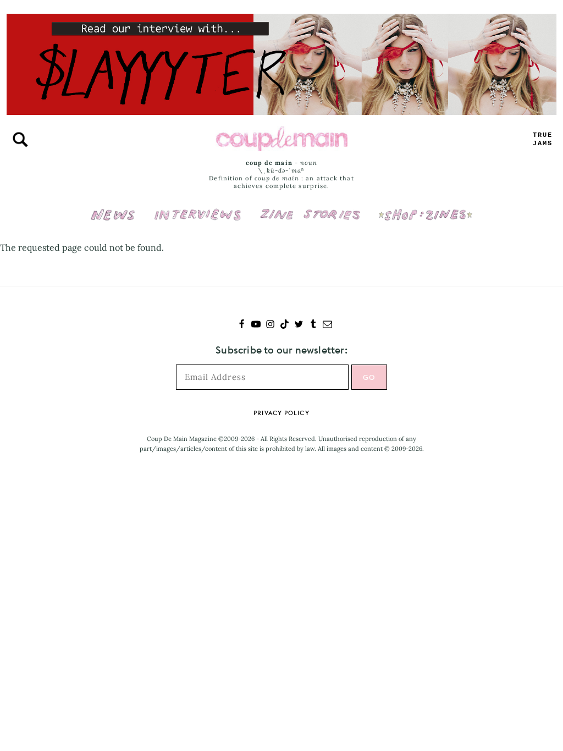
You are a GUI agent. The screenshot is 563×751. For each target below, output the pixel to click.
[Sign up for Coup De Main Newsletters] (327, 325)
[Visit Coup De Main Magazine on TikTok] (284, 325)
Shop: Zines (425, 207)
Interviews (197, 207)
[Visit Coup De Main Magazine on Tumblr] (313, 325)
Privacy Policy (281, 413)
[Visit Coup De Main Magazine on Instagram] (270, 325)
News (113, 221)
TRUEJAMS (543, 139)
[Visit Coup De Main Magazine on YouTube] (256, 325)
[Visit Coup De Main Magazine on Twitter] (299, 325)
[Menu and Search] (20, 139)
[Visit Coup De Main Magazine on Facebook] (242, 325)
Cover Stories (310, 207)
